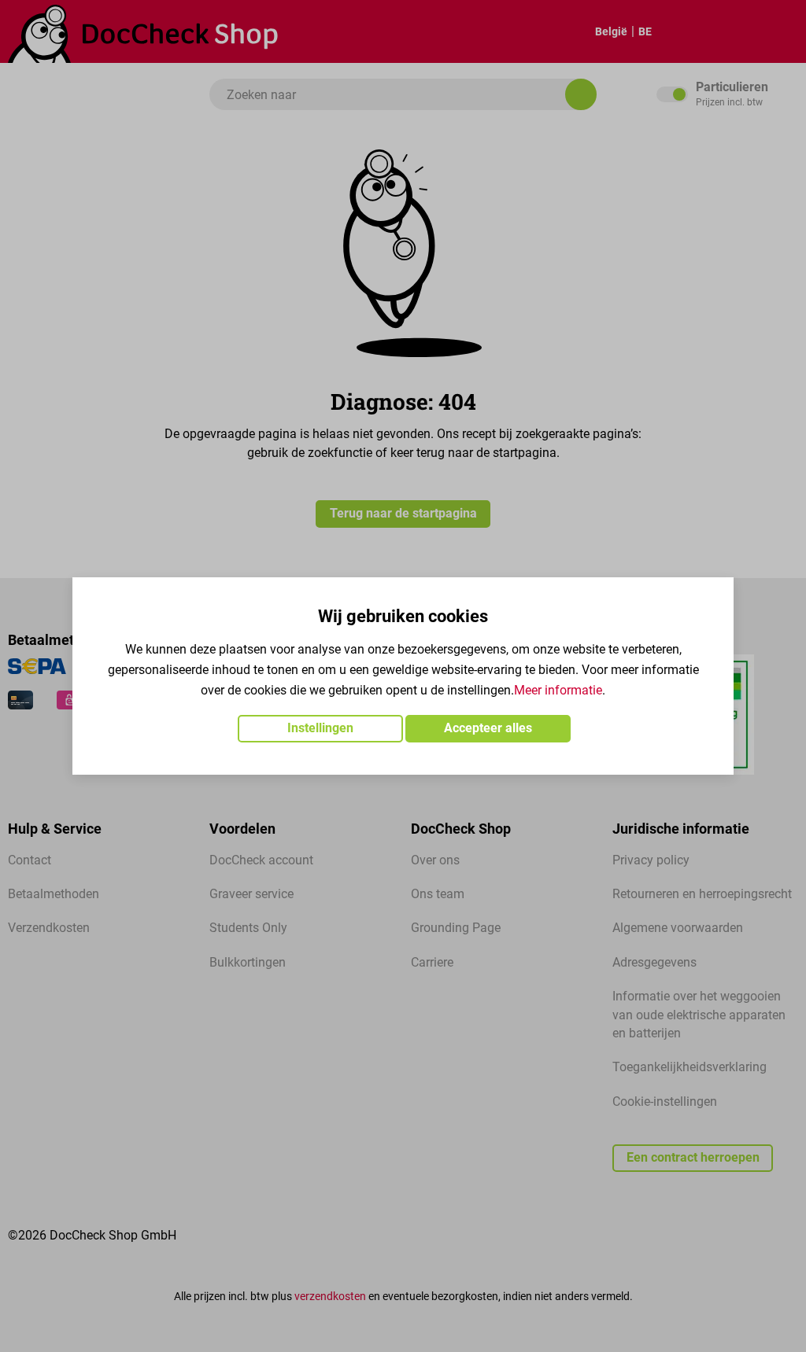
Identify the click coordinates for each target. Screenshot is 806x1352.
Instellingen (320, 728)
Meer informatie (558, 690)
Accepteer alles (488, 728)
